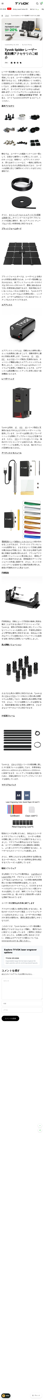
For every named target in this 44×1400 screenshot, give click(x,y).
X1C (3, 359)
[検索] (37, 3)
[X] (14, 62)
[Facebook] (11, 62)
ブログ (7, 15)
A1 (13, 359)
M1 (28, 439)
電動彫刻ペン (7, 541)
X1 (32, 356)
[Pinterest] (17, 62)
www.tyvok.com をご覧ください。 (16, 941)
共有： (7, 62)
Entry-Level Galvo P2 (20, 9)
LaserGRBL (7, 877)
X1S (37, 356)
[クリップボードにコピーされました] (20, 62)
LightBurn (35, 874)
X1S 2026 (5, 9)
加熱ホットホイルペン (23, 541)
